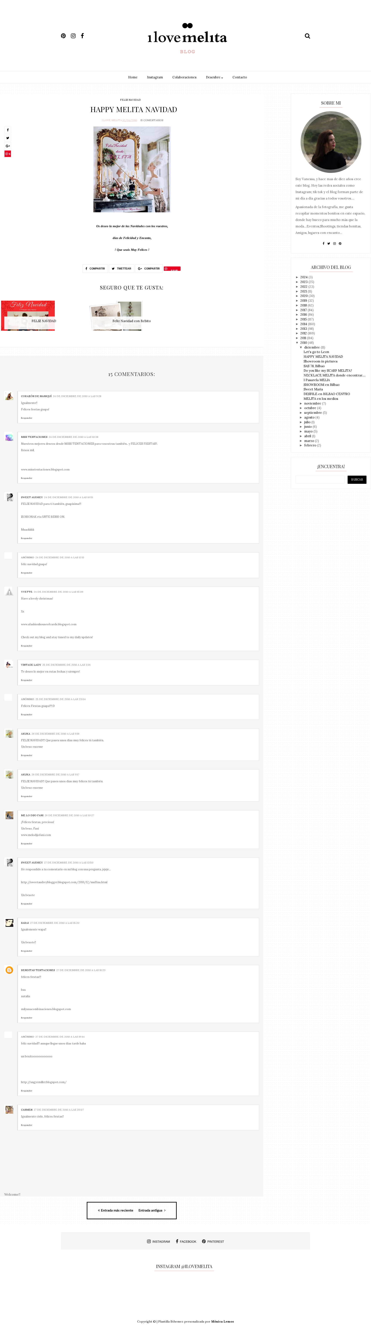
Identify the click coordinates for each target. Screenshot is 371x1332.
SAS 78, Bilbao (314, 366)
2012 (304, 333)
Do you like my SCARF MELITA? (328, 370)
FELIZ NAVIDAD (130, 99)
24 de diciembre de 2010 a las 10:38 (73, 436)
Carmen (26, 1109)
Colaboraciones (184, 77)
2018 (304, 305)
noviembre (313, 403)
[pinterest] (65, 36)
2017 (304, 310)
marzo (309, 441)
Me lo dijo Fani (32, 815)
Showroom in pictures (321, 361)
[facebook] (85, 36)
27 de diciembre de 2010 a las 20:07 (59, 1109)
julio (307, 422)
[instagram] (75, 36)
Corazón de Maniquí (36, 396)
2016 (304, 314)
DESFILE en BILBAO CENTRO (327, 394)
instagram (161, 1241)
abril (308, 436)
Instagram (155, 77)
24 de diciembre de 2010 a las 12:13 (59, 557)
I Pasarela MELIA (317, 380)
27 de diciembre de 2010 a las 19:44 (60, 1036)
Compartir (97, 268)
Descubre (213, 77)
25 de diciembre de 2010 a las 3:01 (66, 664)
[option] (44, 318)
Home (133, 77)
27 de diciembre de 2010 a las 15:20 (54, 922)
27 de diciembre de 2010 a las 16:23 (80, 970)
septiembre (313, 413)
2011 (303, 338)
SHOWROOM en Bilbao (321, 385)
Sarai (25, 922)
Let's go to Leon (316, 352)
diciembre (312, 347)
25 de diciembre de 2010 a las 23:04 (60, 699)
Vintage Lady (31, 664)
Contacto (240, 77)
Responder (26, 418)
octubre (310, 408)
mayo (308, 431)
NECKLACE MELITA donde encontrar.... (335, 375)
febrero (310, 445)
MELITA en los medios (321, 399)
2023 (304, 282)
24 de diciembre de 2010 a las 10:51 (68, 497)
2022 (304, 287)
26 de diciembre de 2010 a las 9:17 (55, 774)
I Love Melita (112, 120)
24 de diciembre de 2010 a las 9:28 (77, 396)
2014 (304, 324)
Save (7, 154)
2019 (304, 300)
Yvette (26, 591)
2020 (304, 296)
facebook (188, 1241)
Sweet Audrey (32, 497)
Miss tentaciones (34, 436)
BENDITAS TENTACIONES (38, 970)
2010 (304, 343)
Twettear (123, 268)
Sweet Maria (313, 389)
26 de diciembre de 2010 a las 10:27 (69, 815)
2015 (304, 319)
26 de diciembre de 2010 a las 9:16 (55, 733)
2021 (304, 291)
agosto (309, 417)
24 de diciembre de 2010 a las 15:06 (58, 591)
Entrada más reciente (117, 1210)
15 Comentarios (151, 120)
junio (308, 427)
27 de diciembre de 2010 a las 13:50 (68, 862)
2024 (304, 277)
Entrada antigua (150, 1210)
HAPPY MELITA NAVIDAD (323, 357)
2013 (304, 329)
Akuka (25, 733)
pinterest (215, 1241)
